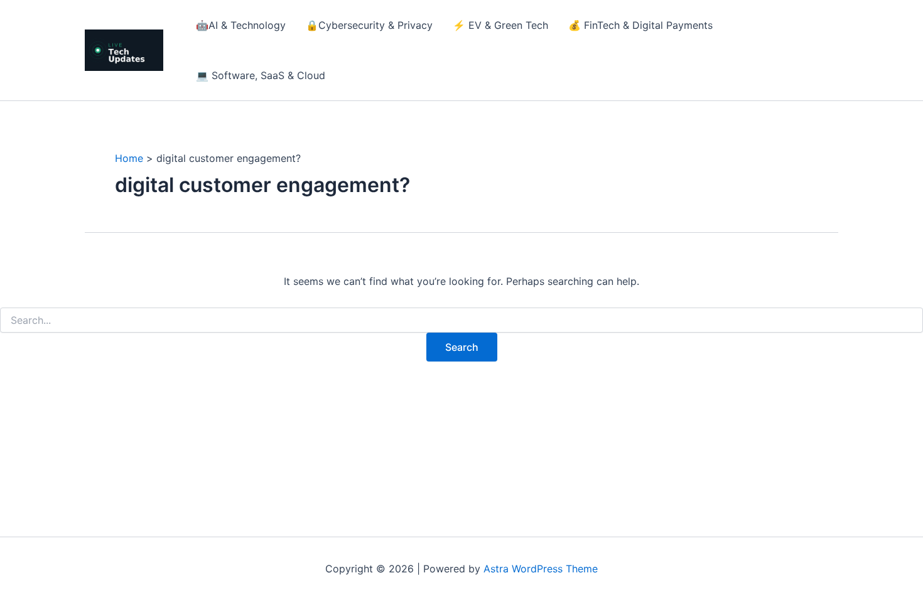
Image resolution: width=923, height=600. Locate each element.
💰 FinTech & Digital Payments (640, 25)
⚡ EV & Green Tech (500, 25)
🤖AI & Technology (241, 25)
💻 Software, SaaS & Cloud (260, 75)
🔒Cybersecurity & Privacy (369, 25)
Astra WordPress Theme (540, 568)
